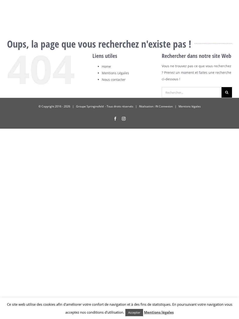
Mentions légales (190, 106)
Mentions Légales (115, 73)
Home (106, 66)
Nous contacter (114, 79)
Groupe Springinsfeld (90, 106)
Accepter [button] (134, 312)
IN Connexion (164, 106)
